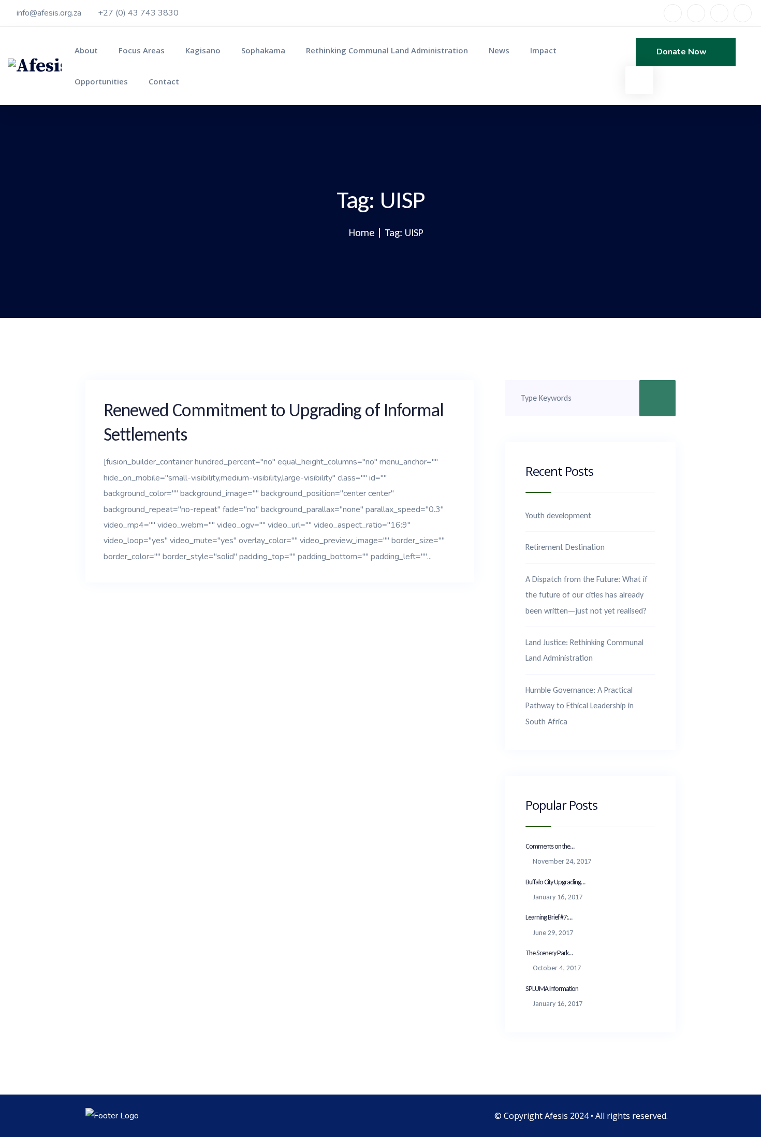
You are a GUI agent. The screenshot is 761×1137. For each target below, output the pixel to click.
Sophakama (263, 50)
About (86, 50)
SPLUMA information (551, 988)
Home (361, 232)
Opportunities (101, 81)
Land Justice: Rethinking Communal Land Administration (584, 650)
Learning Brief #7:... (549, 917)
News (499, 50)
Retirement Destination (565, 547)
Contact (164, 81)
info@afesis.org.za (49, 13)
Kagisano (203, 50)
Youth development (558, 515)
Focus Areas (142, 50)
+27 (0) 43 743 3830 (138, 13)
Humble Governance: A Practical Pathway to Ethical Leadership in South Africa (579, 705)
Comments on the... (550, 846)
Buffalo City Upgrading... (555, 882)
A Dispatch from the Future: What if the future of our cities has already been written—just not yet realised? (586, 595)
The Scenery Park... (549, 953)
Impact (543, 50)
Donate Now (682, 51)
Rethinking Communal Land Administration (387, 50)
